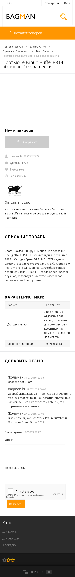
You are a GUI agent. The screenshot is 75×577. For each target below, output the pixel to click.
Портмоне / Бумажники (15, 51)
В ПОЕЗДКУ (9, 545)
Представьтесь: (15, 468)
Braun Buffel (42, 51)
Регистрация (51, 3)
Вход (67, 3)
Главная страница (12, 46)
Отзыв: (9, 440)
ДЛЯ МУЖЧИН (38, 46)
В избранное (16, 169)
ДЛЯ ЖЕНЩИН (11, 538)
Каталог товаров (27, 33)
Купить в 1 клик (18, 163)
